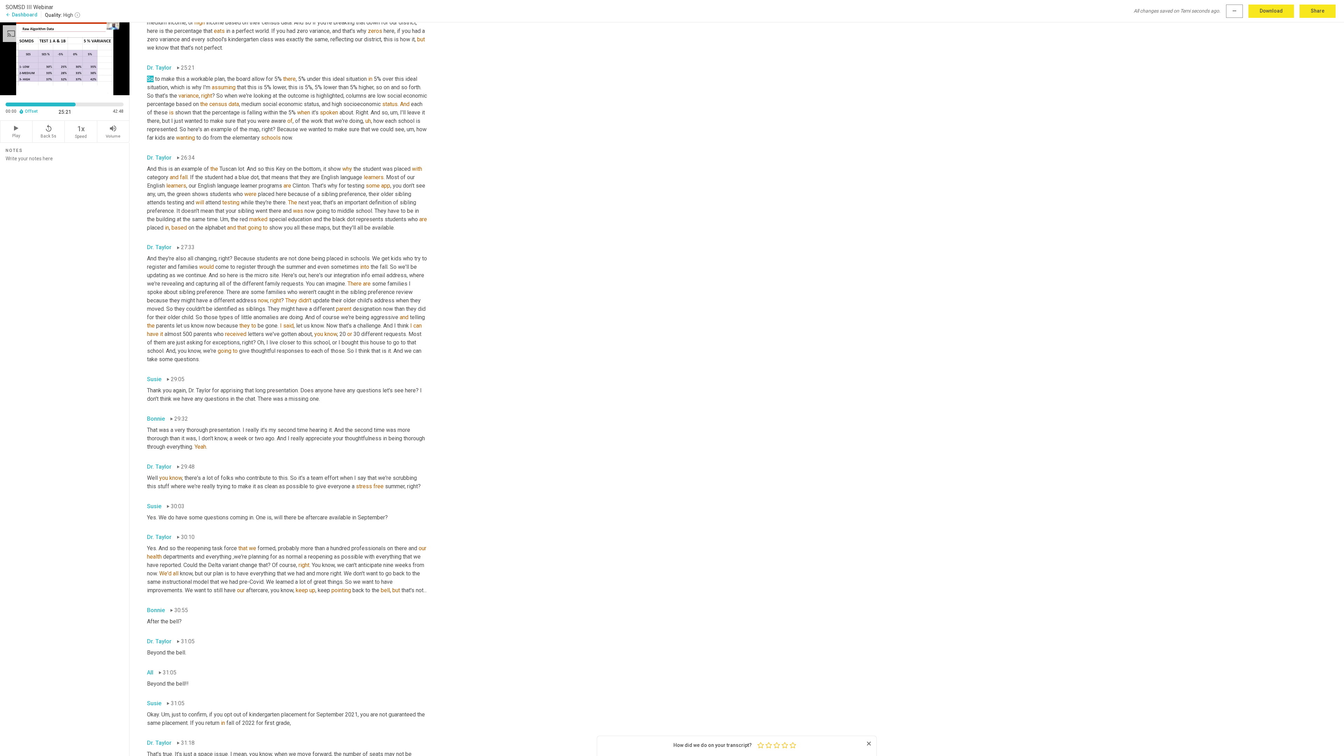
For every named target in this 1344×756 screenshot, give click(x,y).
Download (1271, 11)
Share (1317, 11)
